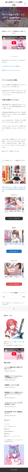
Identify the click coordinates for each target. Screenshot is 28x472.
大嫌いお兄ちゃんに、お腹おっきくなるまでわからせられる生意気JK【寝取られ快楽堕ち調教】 (14, 189)
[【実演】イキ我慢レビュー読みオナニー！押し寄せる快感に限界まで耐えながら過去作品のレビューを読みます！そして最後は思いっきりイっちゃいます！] (12, 269)
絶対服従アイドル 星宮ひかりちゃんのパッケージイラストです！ (14, 393)
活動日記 (19, 20)
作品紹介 (6, 429)
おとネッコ (6, 212)
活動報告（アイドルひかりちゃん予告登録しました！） (13, 377)
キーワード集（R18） (9, 426)
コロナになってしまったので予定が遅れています (13, 403)
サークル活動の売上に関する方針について (13, 368)
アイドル (6, 424)
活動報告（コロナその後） (12, 385)
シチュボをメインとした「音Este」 (11, 66)
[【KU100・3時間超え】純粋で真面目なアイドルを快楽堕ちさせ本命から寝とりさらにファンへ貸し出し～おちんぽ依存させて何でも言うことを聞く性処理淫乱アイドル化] (12, 203)
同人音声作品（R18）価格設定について (13, 412)
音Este (14, 104)
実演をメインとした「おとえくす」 (11, 70)
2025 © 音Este (14, 469)
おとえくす (5, 120)
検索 (24, 296)
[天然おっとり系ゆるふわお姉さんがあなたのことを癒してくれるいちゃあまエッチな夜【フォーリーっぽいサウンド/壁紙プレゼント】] (12, 236)
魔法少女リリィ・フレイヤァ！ (11, 436)
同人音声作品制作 (8, 431)
